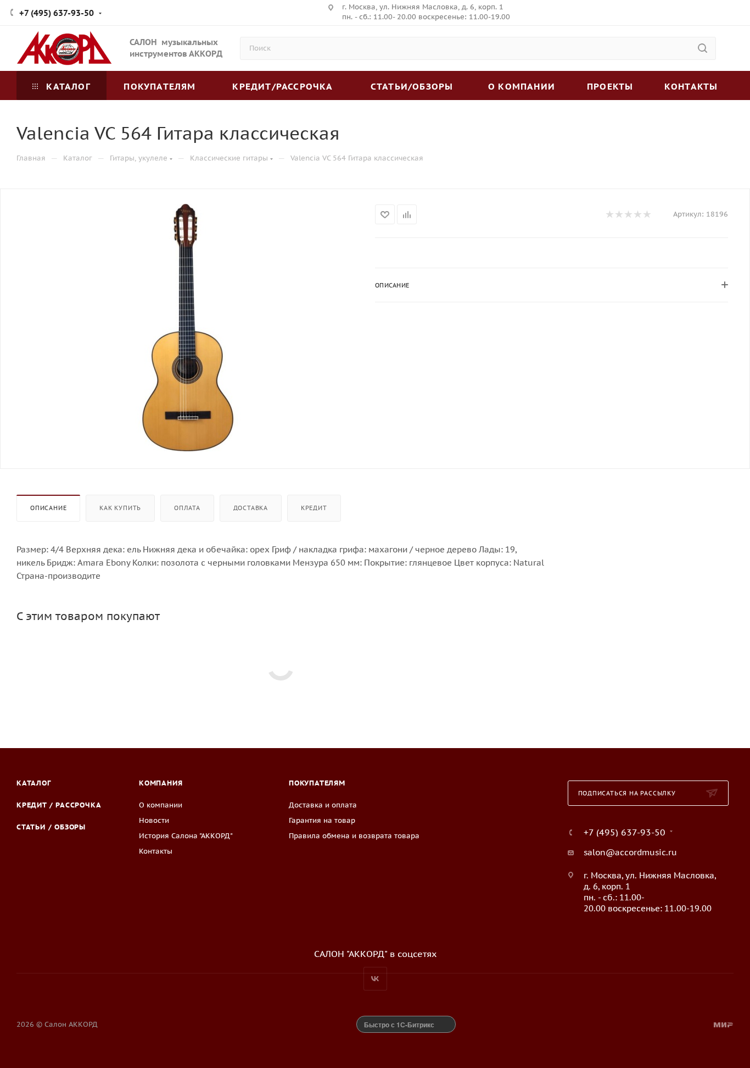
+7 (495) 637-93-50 (56, 13)
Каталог (33, 783)
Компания (160, 783)
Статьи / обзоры (51, 827)
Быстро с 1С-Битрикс (399, 1025)
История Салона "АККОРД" (186, 835)
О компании (160, 805)
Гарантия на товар (322, 820)
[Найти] (702, 48)
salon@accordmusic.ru (630, 852)
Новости (154, 820)
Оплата (187, 508)
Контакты (155, 851)
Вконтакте (375, 978)
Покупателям (317, 783)
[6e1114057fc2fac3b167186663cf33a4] (187, 327)
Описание (48, 508)
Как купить (120, 508)
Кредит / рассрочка (58, 805)
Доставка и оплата (323, 805)
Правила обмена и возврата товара (354, 835)
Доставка (250, 508)
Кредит (314, 508)
